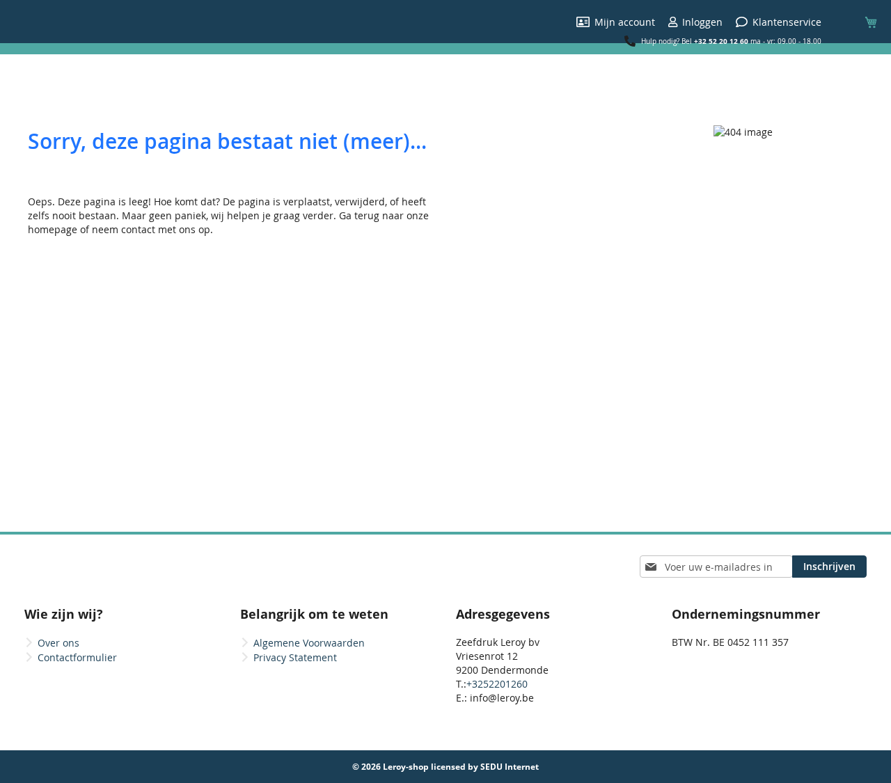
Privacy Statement (295, 657)
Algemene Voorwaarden (309, 642)
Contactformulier (77, 657)
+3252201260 (497, 683)
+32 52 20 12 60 (721, 41)
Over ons (58, 642)
